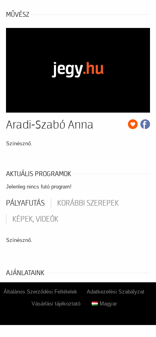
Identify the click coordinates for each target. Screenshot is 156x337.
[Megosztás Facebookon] (145, 124)
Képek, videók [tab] (35, 219)
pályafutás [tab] (25, 203)
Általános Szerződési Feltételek (40, 292)
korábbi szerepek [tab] (88, 203)
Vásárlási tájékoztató (56, 304)
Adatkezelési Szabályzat (115, 292)
